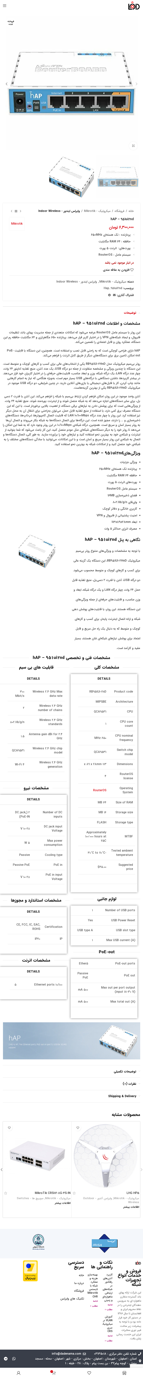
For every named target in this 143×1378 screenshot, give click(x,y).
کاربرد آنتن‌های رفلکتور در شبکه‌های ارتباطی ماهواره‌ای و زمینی (107, 1287)
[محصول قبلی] (20, 211)
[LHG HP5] (106, 1156)
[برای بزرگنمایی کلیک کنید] (133, 146)
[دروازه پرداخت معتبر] (30, 1270)
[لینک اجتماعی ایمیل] (114, 295)
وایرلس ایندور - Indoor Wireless (59, 211)
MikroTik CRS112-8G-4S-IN (53, 1193)
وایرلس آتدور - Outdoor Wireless (111, 1200)
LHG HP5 (133, 1193)
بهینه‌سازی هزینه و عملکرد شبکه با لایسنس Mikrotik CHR (92, 1286)
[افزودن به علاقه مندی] (77, 1127)
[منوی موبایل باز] (4, 5)
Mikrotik (17, 223)
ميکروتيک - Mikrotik (97, 211)
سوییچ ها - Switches (30, 1198)
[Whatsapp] (14, 1358)
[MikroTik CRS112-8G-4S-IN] (37, 1156)
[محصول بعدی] (11, 211)
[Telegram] (5, 1358)
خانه (131, 211)
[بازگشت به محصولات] (16, 211)
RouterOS (99, 790)
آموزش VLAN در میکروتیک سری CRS (106, 1324)
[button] (136, 84)
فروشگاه (119, 211)
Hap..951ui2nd (113, 288)
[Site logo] (134, 5)
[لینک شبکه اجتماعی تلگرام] (109, 295)
